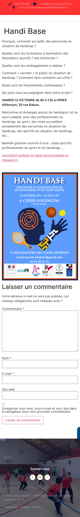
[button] (22, 452)
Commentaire (13, 308)
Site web (8, 389)
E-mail (8, 373)
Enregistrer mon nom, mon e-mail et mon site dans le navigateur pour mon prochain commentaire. (39, 410)
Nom (6, 358)
